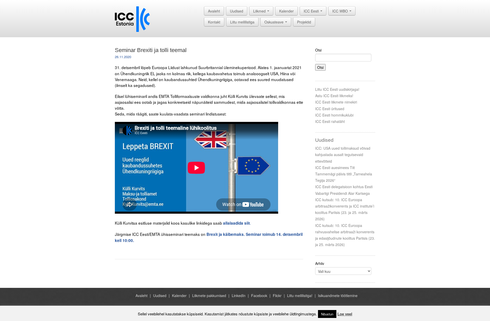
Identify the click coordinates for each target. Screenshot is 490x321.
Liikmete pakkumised (209, 295)
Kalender (286, 11)
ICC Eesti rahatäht (330, 121)
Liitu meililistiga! (299, 295)
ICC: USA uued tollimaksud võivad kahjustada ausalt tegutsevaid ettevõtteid (342, 154)
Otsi (318, 50)
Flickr (277, 295)
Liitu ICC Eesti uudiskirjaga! (337, 89)
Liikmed (260, 11)
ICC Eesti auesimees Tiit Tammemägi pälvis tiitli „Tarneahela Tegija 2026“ (343, 174)
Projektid (304, 21)
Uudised (236, 11)
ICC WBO (340, 11)
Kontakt (214, 21)
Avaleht (214, 11)
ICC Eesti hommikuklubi (334, 115)
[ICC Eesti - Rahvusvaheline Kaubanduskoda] (132, 18)
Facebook (259, 295)
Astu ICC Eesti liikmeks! (334, 95)
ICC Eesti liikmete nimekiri (336, 102)
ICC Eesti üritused (329, 108)
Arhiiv (319, 263)
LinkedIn (239, 295)
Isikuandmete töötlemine (338, 295)
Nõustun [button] (327, 314)
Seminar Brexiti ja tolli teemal (151, 50)
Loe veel (344, 313)
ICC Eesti (312, 11)
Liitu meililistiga (242, 21)
